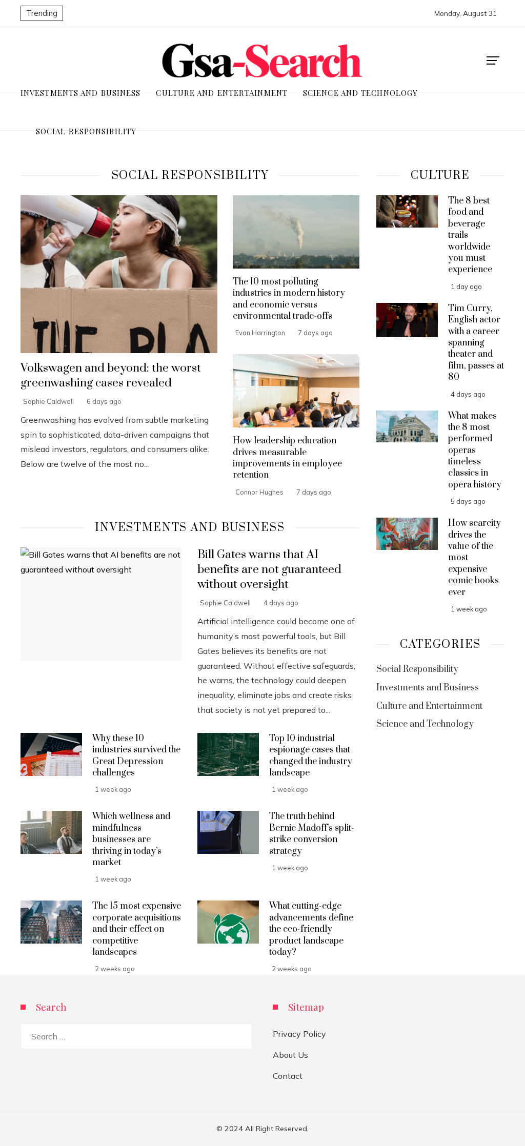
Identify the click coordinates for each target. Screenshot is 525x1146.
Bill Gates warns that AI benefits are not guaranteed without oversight (269, 569)
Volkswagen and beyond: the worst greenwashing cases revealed (111, 376)
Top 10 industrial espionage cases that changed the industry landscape (310, 756)
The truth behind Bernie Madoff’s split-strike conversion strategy (311, 833)
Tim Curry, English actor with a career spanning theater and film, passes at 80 (476, 343)
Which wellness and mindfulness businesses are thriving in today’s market (131, 839)
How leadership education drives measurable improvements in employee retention (287, 458)
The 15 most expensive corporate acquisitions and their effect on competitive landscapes (136, 929)
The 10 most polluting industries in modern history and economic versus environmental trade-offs (289, 299)
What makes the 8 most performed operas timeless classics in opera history (474, 450)
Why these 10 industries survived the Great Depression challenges (136, 756)
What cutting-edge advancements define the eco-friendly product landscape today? (311, 929)
